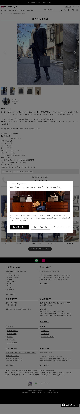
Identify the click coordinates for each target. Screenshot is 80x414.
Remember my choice (62, 227)
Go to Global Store (19, 227)
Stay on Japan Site (40, 227)
